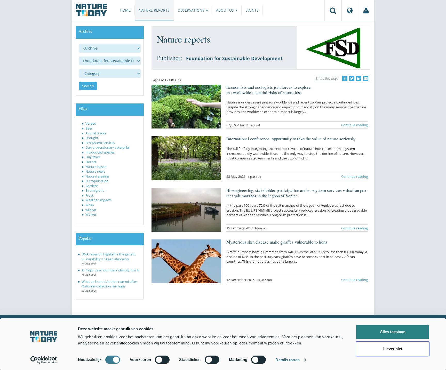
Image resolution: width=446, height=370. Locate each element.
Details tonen (287, 360)
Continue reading (354, 125)
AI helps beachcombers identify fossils (111, 270)
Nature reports (154, 10)
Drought (91, 137)
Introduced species (100, 152)
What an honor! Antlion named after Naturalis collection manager (109, 284)
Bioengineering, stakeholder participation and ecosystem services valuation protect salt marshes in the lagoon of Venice (296, 192)
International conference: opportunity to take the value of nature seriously (290, 139)
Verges (90, 123)
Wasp (89, 205)
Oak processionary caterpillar (107, 147)
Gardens (91, 185)
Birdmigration (96, 190)
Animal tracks (95, 133)
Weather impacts (98, 200)
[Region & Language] (349, 10)
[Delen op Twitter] (351, 78)
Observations (191, 10)
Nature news (95, 171)
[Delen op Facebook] (344, 78)
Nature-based (96, 166)
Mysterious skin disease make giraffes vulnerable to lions (276, 242)
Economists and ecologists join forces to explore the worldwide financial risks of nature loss (268, 89)
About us (225, 10)
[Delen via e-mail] (365, 78)
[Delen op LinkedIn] (358, 78)
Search (88, 85)
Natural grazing (97, 176)
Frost (89, 195)
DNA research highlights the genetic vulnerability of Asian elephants (109, 256)
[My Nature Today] (366, 10)
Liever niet (392, 349)
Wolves (91, 214)
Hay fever (92, 157)
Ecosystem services (100, 142)
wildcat (90, 209)
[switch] (162, 360)
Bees (89, 128)
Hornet (91, 161)
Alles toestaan (392, 331)
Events (252, 10)
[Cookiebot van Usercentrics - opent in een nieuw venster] (43, 360)
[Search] (332, 10)
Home (125, 10)
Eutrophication (96, 181)
